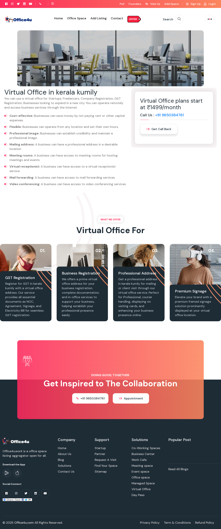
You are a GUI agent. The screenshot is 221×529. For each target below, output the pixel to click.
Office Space (76, 18)
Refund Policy (204, 523)
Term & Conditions (177, 523)
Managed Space (143, 483)
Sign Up (195, 4)
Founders (135, 4)
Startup (100, 448)
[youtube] (30, 4)
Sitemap (101, 471)
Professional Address (137, 273)
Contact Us (66, 471)
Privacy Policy (150, 523)
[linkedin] (24, 4)
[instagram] (12, 4)
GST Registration (20, 277)
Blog (61, 460)
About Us (64, 454)
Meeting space (142, 466)
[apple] (17, 473)
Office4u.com (24, 523)
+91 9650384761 (169, 114)
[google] (7, 473)
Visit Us (155, 4)
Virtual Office (141, 489)
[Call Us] (44, 4)
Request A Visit (106, 460)
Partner (100, 454)
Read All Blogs (178, 469)
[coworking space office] (16, 441)
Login (212, 4)
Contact (117, 18)
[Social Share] (17, 499)
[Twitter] (18, 4)
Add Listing (98, 18)
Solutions (64, 466)
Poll (122, 4)
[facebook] (6, 4)
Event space (140, 471)
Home (58, 18)
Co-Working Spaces (146, 448)
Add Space (171, 4)
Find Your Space (106, 466)
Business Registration (81, 273)
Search (168, 19)
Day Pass (138, 495)
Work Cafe (139, 460)
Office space (141, 477)
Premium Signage (190, 291)
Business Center (143, 454)
